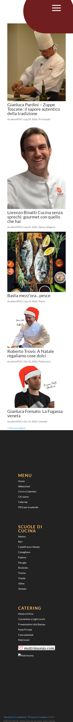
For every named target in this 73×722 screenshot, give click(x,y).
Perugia (22, 562)
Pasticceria (45, 361)
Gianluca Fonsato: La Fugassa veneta (35, 413)
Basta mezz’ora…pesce (28, 295)
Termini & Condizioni (15, 717)
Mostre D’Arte (25, 613)
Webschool (24, 486)
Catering (22, 501)
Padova (22, 557)
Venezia (22, 588)
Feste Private (25, 629)
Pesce (42, 301)
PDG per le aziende (28, 507)
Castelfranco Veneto (29, 546)
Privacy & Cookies (37, 717)
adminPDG (16, 119)
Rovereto (23, 567)
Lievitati (43, 421)
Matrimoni (24, 639)
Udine (21, 583)
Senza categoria (47, 227)
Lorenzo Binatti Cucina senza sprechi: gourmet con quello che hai (35, 217)
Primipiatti (44, 119)
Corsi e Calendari (27, 491)
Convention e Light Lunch (31, 619)
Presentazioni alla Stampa (31, 624)
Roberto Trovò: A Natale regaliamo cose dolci (30, 353)
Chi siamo (23, 496)
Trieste (21, 578)
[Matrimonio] (26, 655)
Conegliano (24, 552)
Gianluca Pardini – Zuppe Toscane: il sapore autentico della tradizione (33, 109)
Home (21, 481)
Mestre (22, 536)
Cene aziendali (25, 634)
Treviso (22, 572)
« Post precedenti (16, 428)
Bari (20, 541)
